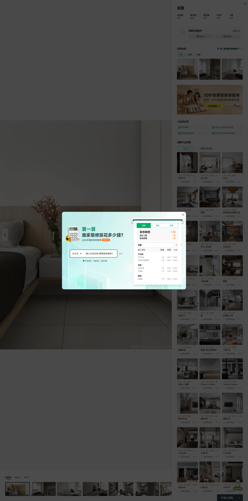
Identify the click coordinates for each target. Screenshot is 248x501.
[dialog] (124, 250)
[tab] (144, 225)
